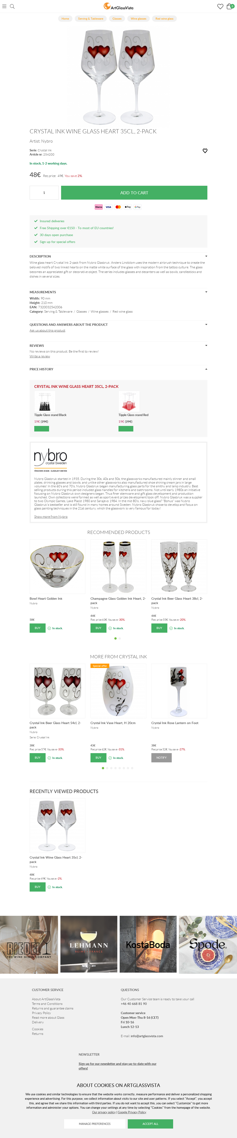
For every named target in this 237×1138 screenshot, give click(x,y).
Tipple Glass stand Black (50, 415)
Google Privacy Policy (132, 1112)
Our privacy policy (104, 1112)
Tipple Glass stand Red (133, 415)
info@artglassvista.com (147, 1036)
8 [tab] (132, 771)
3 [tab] (111, 771)
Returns (37, 1034)
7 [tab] (128, 771)
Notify (161, 758)
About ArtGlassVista (46, 999)
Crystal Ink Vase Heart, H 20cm (113, 723)
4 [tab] (115, 771)
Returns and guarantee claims (52, 1008)
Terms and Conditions (47, 1004)
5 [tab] (119, 771)
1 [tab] (115, 642)
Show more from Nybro (51, 516)
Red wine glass (122, 311)
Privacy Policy (41, 1013)
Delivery (38, 1022)
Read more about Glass (48, 1017)
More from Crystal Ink (118, 656)
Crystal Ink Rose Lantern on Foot (174, 723)
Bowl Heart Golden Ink (46, 598)
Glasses (81, 311)
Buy (38, 628)
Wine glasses (100, 311)
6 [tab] (124, 771)
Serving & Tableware (58, 311)
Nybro (47, 141)
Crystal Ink (45, 150)
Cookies (37, 1029)
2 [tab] (119, 642)
